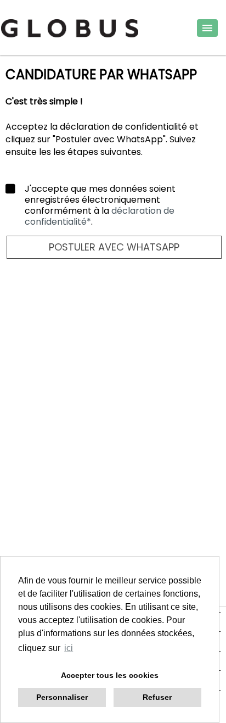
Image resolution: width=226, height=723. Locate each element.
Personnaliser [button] (62, 697)
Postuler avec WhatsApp (114, 247)
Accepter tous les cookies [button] (110, 675)
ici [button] (68, 648)
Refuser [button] (157, 697)
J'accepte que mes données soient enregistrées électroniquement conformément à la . (100, 205)
